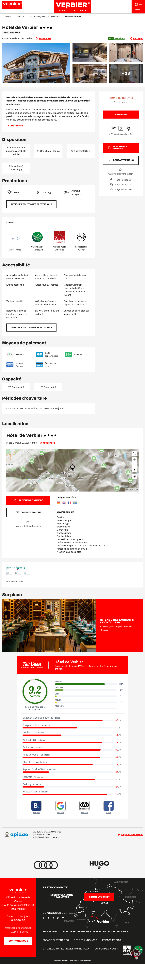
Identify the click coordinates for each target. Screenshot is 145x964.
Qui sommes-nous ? (106, 949)
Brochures (50, 931)
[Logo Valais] (127, 950)
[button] (36, 63)
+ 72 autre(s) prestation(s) (121, 134)
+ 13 (126, 73)
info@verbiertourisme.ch (18, 928)
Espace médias (111, 940)
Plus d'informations (14, 582)
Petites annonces (85, 940)
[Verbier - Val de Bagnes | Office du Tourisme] (72, 6)
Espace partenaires (56, 940)
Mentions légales (61, 960)
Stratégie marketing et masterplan (66, 949)
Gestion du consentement (80, 960)
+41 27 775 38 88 (18, 931)
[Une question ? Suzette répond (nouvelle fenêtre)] (135, 954)
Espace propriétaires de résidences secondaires (95, 931)
